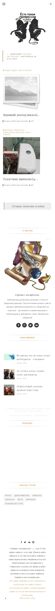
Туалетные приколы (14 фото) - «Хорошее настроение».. (21, 179)
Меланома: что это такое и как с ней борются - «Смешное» (34, 357)
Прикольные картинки (13, 132)
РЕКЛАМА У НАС (27, 598)
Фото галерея (25, 70)
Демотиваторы (22, 495)
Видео (14, 70)
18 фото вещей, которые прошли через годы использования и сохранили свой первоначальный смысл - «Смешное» (34, 388)
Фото (20, 499)
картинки (30, 499)
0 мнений (23, 121)
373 (32, 121)
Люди (7, 70)
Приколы (36, 495)
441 (32, 185)
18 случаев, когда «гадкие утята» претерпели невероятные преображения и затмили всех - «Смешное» (33, 373)
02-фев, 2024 (9, 121)
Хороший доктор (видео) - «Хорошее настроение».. (21, 115)
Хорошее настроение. (27, 294)
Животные (19, 130)
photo (8, 495)
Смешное (10, 499)
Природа (8, 130)
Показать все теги (14, 504)
